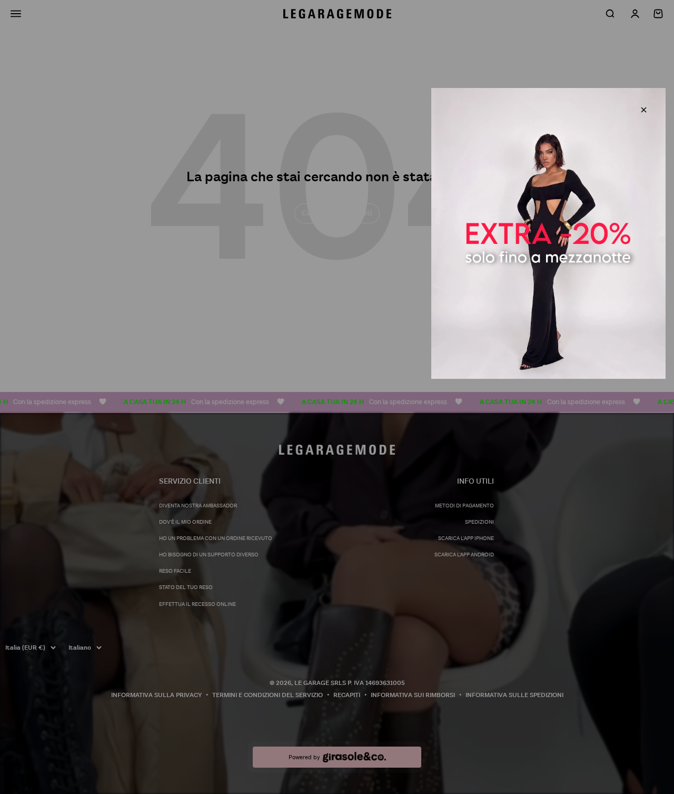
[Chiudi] (644, 110)
